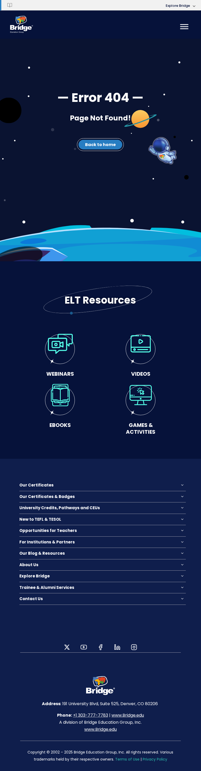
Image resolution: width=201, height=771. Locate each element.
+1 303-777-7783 (90, 715)
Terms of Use (127, 759)
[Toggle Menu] (184, 26)
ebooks (60, 424)
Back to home (100, 145)
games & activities (140, 428)
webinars (60, 373)
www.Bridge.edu (127, 715)
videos (140, 373)
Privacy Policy (155, 759)
